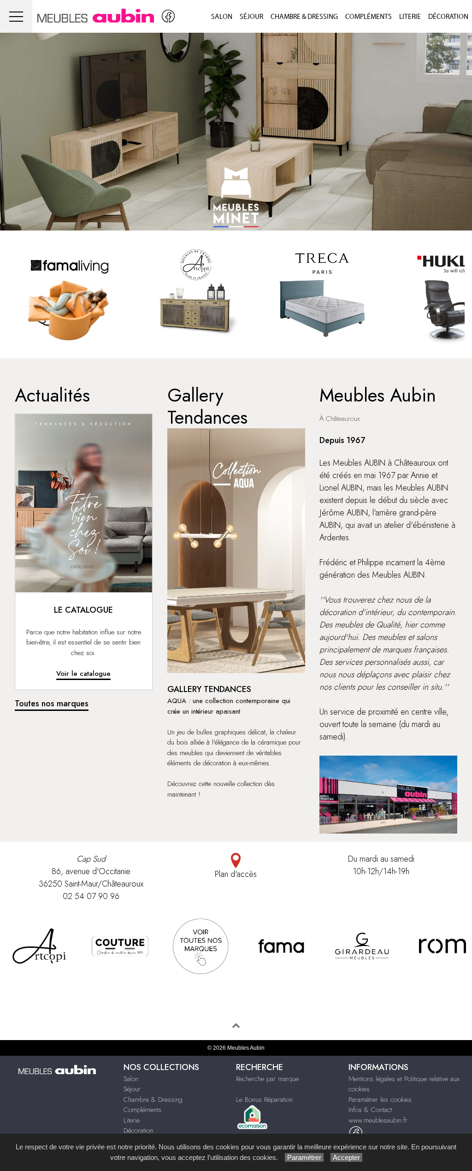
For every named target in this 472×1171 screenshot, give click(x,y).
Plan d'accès (236, 874)
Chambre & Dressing (304, 17)
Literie (410, 17)
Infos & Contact (370, 1110)
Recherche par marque (267, 1079)
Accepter (346, 1157)
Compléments (368, 17)
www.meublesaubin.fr (377, 1120)
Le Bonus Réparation (264, 1099)
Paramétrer (304, 1157)
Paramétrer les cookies (380, 1099)
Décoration (448, 17)
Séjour (251, 17)
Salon (221, 17)
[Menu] (16, 16)
